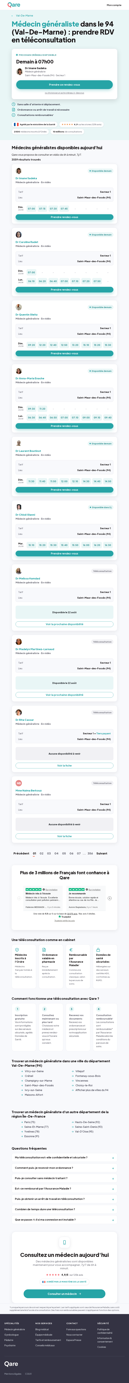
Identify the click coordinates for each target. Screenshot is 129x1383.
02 (41, 853)
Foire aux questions (76, 1329)
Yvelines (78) (31, 1131)
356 (90, 853)
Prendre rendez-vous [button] (64, 217)
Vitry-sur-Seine (34, 1071)
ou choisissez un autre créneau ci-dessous (64, 93)
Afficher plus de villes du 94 (92, 1090)
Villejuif (80, 1071)
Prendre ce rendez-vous (64, 84)
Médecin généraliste (14, 1329)
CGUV (28, 1373)
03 (49, 853)
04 (56, 853)
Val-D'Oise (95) (84, 1131)
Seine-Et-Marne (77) (36, 1126)
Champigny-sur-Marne (38, 1080)
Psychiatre (9, 1345)
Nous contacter (74, 1334)
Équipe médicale (43, 1334)
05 (64, 853)
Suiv (101, 853)
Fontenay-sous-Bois (88, 1075)
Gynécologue (11, 1334)
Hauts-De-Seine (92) (87, 1122)
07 (79, 853)
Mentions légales (12, 1373)
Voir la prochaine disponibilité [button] (64, 624)
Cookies (101, 1346)
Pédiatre (8, 1340)
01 (34, 853)
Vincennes (82, 1080)
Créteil (29, 1075)
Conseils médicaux (45, 1345)
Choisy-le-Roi (84, 1085)
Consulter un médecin (62, 1294)
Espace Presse (73, 1340)
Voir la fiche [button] (64, 765)
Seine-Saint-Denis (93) (88, 1126)
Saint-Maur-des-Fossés (39, 1085)
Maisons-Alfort (34, 1094)
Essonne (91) (31, 1136)
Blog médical (42, 1329)
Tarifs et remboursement (48, 1340)
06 (71, 853)
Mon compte (114, 5)
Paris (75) (29, 1122)
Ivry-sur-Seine (33, 1090)
